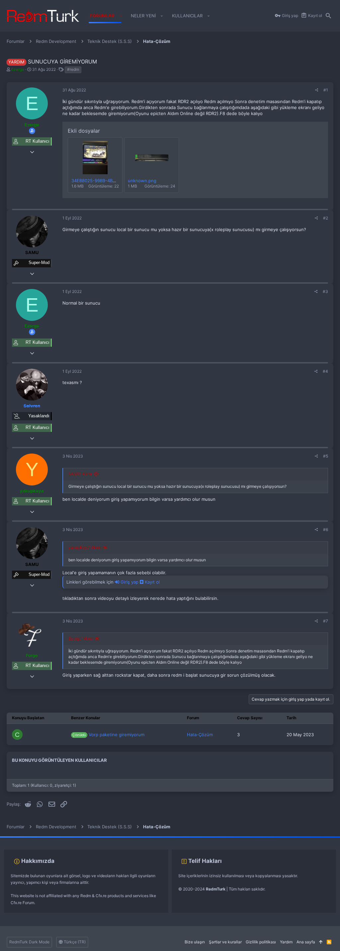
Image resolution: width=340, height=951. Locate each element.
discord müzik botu (105, 839)
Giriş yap (129, 582)
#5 (325, 456)
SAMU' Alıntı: (80, 474)
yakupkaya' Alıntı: (85, 547)
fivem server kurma (18, 839)
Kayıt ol (151, 582)
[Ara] (328, 16)
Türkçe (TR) (74, 941)
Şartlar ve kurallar (225, 941)
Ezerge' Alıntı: (81, 638)
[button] (121, 16)
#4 (325, 371)
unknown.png (142, 180)
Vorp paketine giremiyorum (108, 734)
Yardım (286, 941)
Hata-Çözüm (200, 734)
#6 (325, 529)
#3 (325, 291)
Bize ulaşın (195, 941)
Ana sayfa (306, 941)
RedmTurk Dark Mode (29, 941)
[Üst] (321, 942)
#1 (325, 89)
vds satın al (47, 839)
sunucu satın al (72, 839)
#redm (73, 69)
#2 (325, 217)
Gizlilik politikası (261, 941)
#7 (325, 620)
